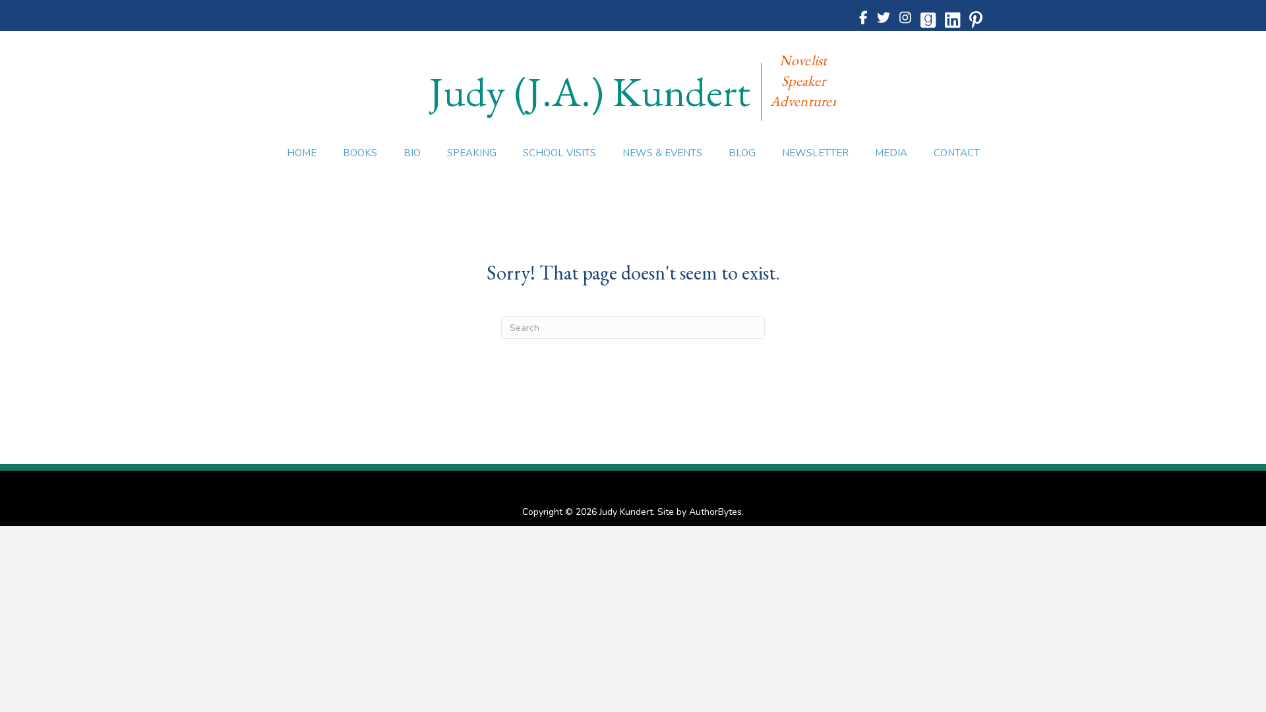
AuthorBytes (715, 512)
